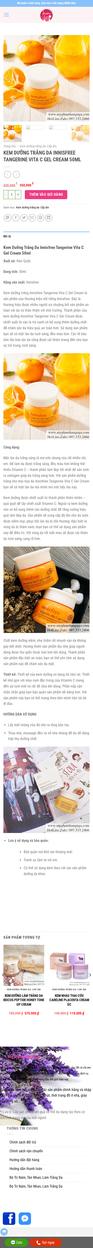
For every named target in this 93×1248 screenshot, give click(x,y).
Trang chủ (9, 146)
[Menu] (6, 15)
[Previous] (11, 78)
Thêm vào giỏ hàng (46, 194)
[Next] (82, 78)
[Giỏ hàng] (4, 1232)
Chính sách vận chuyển (26, 1151)
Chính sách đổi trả (22, 1142)
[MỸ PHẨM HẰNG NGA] (46, 15)
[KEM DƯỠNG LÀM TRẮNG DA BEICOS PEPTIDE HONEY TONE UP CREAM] (23, 965)
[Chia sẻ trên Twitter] (24, 218)
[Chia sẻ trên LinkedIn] (48, 218)
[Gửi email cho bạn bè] (32, 218)
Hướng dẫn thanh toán (25, 1169)
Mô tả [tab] (7, 236)
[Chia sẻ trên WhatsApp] (7, 218)
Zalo (19, 1242)
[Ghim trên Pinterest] (40, 218)
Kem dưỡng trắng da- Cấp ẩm (38, 146)
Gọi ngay (48, 1242)
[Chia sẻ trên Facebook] (15, 218)
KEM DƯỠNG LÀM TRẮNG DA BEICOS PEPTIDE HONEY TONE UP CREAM (23, 1000)
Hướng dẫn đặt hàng (24, 1160)
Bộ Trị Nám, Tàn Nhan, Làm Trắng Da (36, 1177)
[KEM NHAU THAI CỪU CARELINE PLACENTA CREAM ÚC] (69, 965)
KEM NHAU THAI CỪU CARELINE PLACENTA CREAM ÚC (69, 1000)
